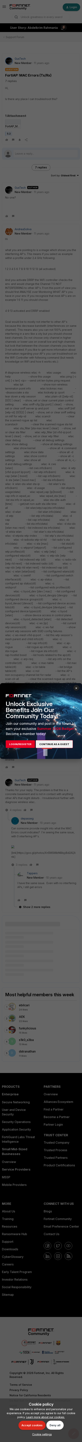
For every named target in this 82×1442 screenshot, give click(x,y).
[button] (41, 1434)
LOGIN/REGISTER (20, 744)
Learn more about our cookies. (45, 1417)
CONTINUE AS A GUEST (54, 744)
